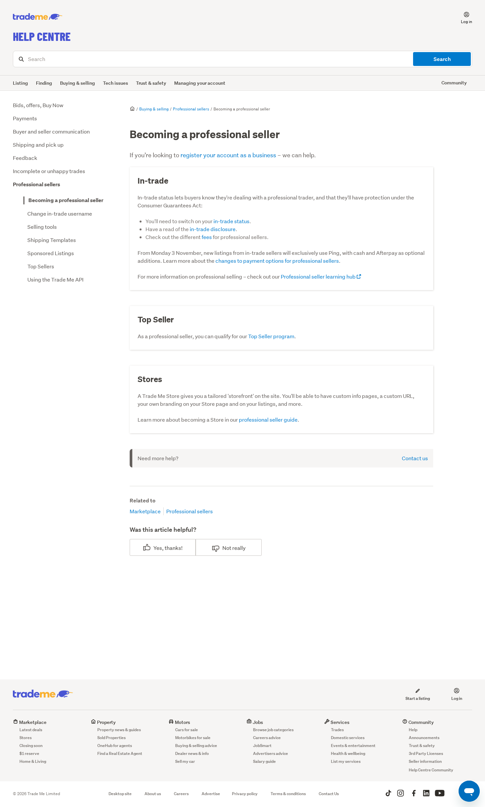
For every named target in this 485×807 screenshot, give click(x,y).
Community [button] (454, 82)
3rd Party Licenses (426, 753)
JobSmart (262, 745)
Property (106, 722)
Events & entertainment (353, 745)
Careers (181, 793)
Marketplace (145, 511)
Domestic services (348, 737)
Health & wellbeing (348, 753)
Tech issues (115, 83)
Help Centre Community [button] (431, 770)
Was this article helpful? (163, 529)
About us (153, 793)
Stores (25, 737)
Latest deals (30, 729)
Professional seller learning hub (319, 276)
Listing (20, 83)
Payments (25, 118)
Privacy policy (245, 793)
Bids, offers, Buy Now (38, 105)
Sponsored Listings (50, 253)
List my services (346, 761)
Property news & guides (119, 729)
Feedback (25, 157)
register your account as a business (228, 155)
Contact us (415, 458)
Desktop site (120, 793)
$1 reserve (29, 753)
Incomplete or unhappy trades (49, 170)
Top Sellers (40, 266)
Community (420, 722)
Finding (44, 83)
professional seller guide (268, 419)
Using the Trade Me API (55, 279)
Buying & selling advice (196, 745)
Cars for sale (186, 729)
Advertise (211, 793)
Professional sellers (36, 184)
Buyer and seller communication (51, 131)
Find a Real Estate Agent (119, 753)
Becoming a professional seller (65, 200)
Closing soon (31, 745)
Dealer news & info (192, 753)
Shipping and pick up (38, 144)
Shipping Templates (51, 239)
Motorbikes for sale (192, 737)
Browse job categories (273, 729)
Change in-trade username (59, 213)
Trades (337, 729)
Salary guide (264, 761)
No (225, 547)
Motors (182, 722)
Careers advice (267, 737)
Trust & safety (151, 83)
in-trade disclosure (213, 228)
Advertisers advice (270, 753)
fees (207, 236)
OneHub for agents (114, 745)
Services (339, 722)
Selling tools (42, 226)
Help (413, 729)
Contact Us (329, 793)
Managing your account (199, 83)
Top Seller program (271, 336)
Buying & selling (77, 83)
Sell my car (185, 761)
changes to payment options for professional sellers (277, 260)
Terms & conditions (288, 793)
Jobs (257, 722)
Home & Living (32, 761)
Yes (157, 547)
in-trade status (231, 221)
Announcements (424, 737)
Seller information (425, 761)
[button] (462, 16)
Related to (142, 500)
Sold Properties (111, 737)
